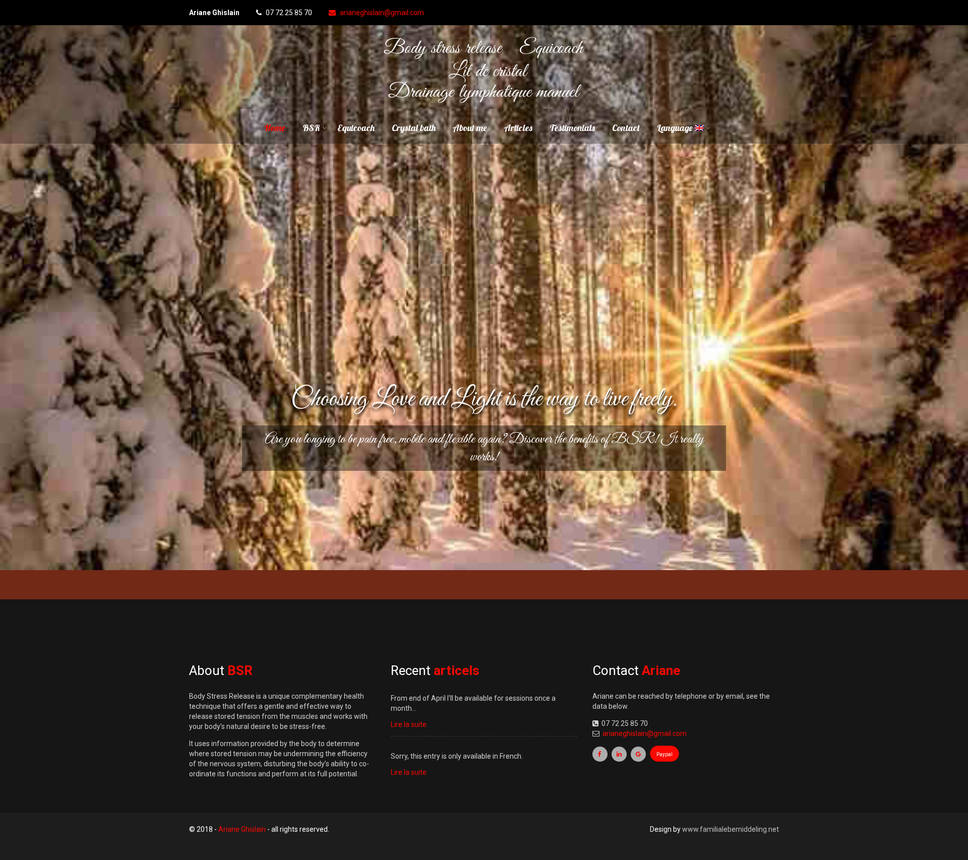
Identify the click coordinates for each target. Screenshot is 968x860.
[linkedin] (619, 753)
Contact (626, 128)
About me (470, 128)
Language (676, 128)
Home (274, 128)
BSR (311, 128)
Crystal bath (414, 128)
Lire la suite (409, 724)
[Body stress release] (484, 106)
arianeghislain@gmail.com (382, 13)
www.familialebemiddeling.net (730, 829)
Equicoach (356, 128)
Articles (518, 128)
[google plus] (638, 753)
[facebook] (600, 753)
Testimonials (572, 128)
